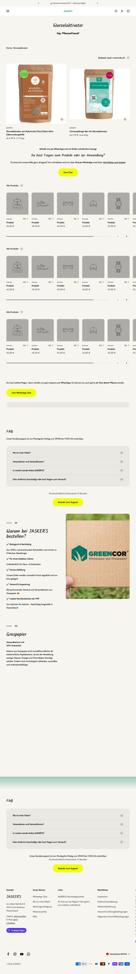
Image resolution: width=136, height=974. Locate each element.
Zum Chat (68, 172)
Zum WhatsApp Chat (21, 392)
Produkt (10, 222)
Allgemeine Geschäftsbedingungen (113, 916)
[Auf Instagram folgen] (15, 954)
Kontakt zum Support (68, 502)
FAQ (35, 916)
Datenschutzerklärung (107, 901)
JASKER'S (9, 128)
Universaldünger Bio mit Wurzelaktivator (88, 131)
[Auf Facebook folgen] (8, 954)
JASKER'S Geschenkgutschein (71, 896)
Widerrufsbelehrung (106, 906)
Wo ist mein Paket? (41, 901)
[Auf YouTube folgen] (22, 954)
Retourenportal (39, 911)
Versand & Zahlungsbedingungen (112, 911)
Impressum (102, 896)
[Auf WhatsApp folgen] (28, 954)
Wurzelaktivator (20, 48)
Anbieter (9, 219)
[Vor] (97, 3)
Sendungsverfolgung (42, 906)
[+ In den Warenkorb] (62, 119)
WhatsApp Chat (40, 896)
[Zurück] (38, 3)
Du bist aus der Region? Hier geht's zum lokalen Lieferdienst (74, 903)
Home (9, 48)
